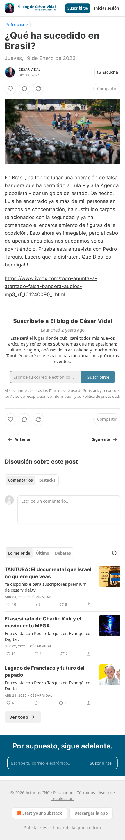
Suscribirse (77, 8)
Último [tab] (42, 553)
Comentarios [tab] (20, 480)
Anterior (23, 439)
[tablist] (32, 480)
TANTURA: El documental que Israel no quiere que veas (48, 573)
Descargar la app (91, 813)
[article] (62, 587)
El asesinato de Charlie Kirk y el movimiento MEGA (43, 622)
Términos (86, 792)
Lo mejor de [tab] (19, 553)
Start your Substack (42, 813)
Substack (33, 827)
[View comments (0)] (24, 88)
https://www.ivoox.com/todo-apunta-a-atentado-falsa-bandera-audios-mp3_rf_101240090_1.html (51, 286)
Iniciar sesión (106, 8)
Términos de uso (63, 390)
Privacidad (63, 792)
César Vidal (29, 69)
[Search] (114, 553)
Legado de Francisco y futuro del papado (45, 671)
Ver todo (18, 717)
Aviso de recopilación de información (42, 396)
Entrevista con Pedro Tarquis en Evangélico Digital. (47, 636)
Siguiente (101, 439)
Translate (17, 24)
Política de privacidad (100, 396)
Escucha (110, 72)
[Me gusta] (10, 88)
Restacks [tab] (46, 480)
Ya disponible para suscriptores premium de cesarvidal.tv (46, 587)
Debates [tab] (63, 553)
